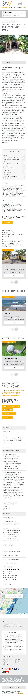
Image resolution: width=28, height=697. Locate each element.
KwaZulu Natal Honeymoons (11, 541)
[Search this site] (19, 4)
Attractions (6, 508)
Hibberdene (21, 477)
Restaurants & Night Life (10, 579)
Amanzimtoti (7, 474)
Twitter (7, 662)
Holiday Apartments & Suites (13, 463)
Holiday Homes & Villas (11, 466)
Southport (19, 492)
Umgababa (6, 495)
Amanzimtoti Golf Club (11, 359)
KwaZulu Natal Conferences (11, 559)
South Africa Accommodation (14, 390)
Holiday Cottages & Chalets (12, 465)
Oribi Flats (21, 484)
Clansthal (6, 476)
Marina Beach (16, 482)
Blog (7, 664)
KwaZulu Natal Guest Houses (12, 528)
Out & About (14, 21)
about (5, 406)
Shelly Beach (20, 76)
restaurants (7, 410)
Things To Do (6, 22)
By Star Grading (8, 547)
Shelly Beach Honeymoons (10, 468)
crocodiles (17, 89)
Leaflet (19, 613)
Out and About (7, 567)
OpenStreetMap (25, 613)
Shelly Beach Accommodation (11, 395)
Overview (7, 62)
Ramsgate (17, 489)
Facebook (8, 659)
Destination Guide (8, 517)
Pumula (12, 489)
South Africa (6, 21)
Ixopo (11, 479)
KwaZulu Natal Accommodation (11, 392)
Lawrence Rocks (7, 481)
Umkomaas (13, 495)
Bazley (17, 474)
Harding (15, 477)
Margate (9, 482)
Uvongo (12, 497)
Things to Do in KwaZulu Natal (12, 569)
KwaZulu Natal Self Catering (11, 532)
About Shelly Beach (8, 505)
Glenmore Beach (7, 477)
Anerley (13, 474)
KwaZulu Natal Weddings (10, 555)
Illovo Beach (6, 479)
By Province (6, 431)
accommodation (9, 413)
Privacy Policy (7, 626)
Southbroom (12, 492)
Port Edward (13, 487)
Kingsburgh (20, 479)
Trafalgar (15, 494)
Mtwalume (10, 484)
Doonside (11, 476)
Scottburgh (11, 490)
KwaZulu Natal (14, 22)
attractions (15, 406)
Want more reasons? (18, 653)
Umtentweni (20, 495)
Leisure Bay (16, 481)
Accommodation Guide (10, 521)
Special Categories (9, 545)
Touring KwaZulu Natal (10, 563)
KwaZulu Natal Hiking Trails (11, 575)
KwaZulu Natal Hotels (10, 526)
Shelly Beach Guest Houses (10, 458)
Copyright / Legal (17, 626)
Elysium (17, 476)
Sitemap (21, 693)
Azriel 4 (6, 266)
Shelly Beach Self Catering (10, 461)
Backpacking (8, 584)
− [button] (2, 593)
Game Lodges (8, 543)
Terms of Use (7, 628)
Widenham (6, 499)
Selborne (5, 492)
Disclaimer (16, 624)
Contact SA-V (7, 624)
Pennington (6, 487)
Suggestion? (7, 447)
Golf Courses (8, 573)
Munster (16, 484)
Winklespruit (13, 499)
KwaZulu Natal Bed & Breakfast (12, 530)
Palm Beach (20, 486)
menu (21, 4)
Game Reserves (8, 571)
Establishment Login (18, 628)
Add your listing (14, 687)
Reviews (5, 510)
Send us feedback (7, 203)
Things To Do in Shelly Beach (18, 24)
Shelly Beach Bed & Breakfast (11, 460)
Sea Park (17, 490)
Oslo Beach (13, 486)
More (14, 275)
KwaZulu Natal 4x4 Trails (10, 577)
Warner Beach (18, 497)
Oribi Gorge (6, 486)
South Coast (6, 24)
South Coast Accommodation (11, 394)
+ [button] (2, 590)
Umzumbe (6, 497)
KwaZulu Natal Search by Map (11, 551)
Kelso (15, 479)
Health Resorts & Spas (10, 582)
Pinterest (19, 662)
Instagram (19, 659)
